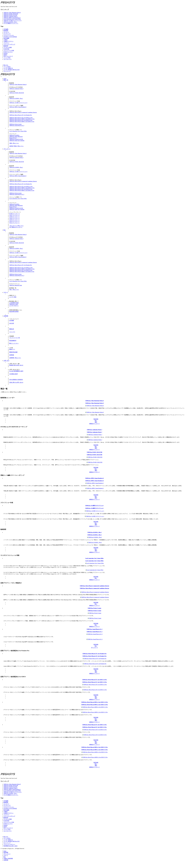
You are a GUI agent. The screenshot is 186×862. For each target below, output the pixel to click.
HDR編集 (5, 29)
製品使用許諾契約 (14, 311)
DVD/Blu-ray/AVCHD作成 (10, 36)
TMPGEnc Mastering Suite (15, 285)
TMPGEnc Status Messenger (16, 136)
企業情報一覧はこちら (15, 357)
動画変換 (5, 30)
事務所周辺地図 (13, 352)
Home (4, 78)
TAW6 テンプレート (14, 216)
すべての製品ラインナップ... (10, 23)
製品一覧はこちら (14, 143)
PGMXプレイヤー (8, 52)
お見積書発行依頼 (14, 302)
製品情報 (96, 419)
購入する (5, 65)
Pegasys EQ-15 (12, 138)
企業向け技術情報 (8, 858)
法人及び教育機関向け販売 (16, 371)
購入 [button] (4, 230)
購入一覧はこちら (14, 289)
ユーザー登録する (8, 68)
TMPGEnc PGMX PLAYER (10, 15)
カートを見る (6, 66)
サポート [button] (5, 292)
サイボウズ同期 (7, 47)
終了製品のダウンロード (15, 227)
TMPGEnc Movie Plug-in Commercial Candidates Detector (23, 112)
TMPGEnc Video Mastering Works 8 (12, 12)
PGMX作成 (6, 49)
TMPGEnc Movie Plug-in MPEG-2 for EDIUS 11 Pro (21, 119)
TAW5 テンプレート (14, 218)
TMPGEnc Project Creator (15, 124)
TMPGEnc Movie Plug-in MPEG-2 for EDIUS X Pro (21, 121)
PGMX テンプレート (14, 213)
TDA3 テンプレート (14, 221)
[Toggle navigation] (1, 76)
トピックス (12, 331)
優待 (96, 422)
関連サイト (12, 349)
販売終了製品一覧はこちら (16, 146)
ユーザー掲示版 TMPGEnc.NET (11, 69)
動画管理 (5, 46)
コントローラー (7, 59)
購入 (96, 420)
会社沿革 (11, 323)
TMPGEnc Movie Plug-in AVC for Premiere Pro (20, 115)
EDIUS (5, 54)
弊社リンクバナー (14, 343)
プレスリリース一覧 (14, 337)
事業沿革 (11, 329)
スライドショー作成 (8, 50)
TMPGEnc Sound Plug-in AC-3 (16, 125)
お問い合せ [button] (6, 360)
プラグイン (6, 42)
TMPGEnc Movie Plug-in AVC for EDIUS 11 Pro (21, 117)
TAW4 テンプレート (14, 219)
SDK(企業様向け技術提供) (16, 379)
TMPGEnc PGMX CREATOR (10, 13)
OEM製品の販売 (13, 374)
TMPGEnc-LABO (13, 304)
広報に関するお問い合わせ (16, 382)
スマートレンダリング (9, 44)
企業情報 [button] (5, 316)
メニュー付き (6, 57)
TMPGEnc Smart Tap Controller (16, 140)
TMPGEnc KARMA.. (14, 135)
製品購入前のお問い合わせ (16, 365)
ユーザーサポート (14, 305)
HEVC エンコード (8, 56)
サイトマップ (6, 71)
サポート (5, 855)
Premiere (5, 53)
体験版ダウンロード (94, 423)
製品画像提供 (12, 340)
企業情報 (5, 860)
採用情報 (11, 355)
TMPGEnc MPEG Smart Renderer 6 (11, 17)
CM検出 (5, 39)
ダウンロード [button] (6, 149)
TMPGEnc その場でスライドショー (12, 20)
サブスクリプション (8, 35)
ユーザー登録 (12, 297)
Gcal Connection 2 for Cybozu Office (12, 19)
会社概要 (11, 320)
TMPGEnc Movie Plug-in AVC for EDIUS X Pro (20, 120)
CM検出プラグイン (8, 41)
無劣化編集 (6, 38)
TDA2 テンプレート (14, 222)
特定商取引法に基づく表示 (10, 846)
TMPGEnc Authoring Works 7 (10, 16)
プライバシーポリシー (9, 844)
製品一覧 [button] (5, 80)
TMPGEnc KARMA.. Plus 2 (10, 22)
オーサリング (6, 33)
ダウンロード (94, 647)
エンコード (6, 32)
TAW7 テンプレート (14, 215)
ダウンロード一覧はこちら (16, 225)
